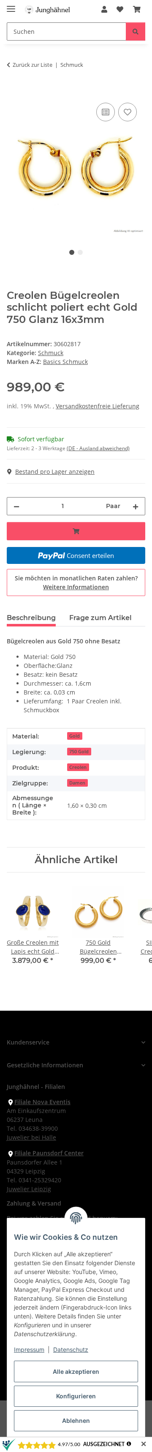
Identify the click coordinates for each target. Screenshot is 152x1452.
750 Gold (79, 752)
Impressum (29, 1349)
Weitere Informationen (76, 587)
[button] (104, 9)
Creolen (78, 767)
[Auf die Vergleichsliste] (105, 112)
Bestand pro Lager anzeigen (55, 472)
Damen (77, 783)
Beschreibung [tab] (31, 618)
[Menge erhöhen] (135, 506)
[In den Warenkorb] (13, 91)
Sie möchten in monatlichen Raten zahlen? (76, 582)
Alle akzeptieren (76, 1371)
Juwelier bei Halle (31, 1137)
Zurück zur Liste (32, 64)
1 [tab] (71, 252)
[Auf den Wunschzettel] (127, 112)
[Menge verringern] (16, 506)
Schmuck (50, 353)
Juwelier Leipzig (29, 1189)
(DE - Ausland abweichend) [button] (98, 448)
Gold (74, 736)
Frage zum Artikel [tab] (100, 618)
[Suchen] (135, 31)
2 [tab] (80, 252)
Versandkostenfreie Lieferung (97, 406)
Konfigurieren (76, 1396)
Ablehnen (76, 1420)
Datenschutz (70, 1349)
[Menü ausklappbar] (11, 5)
